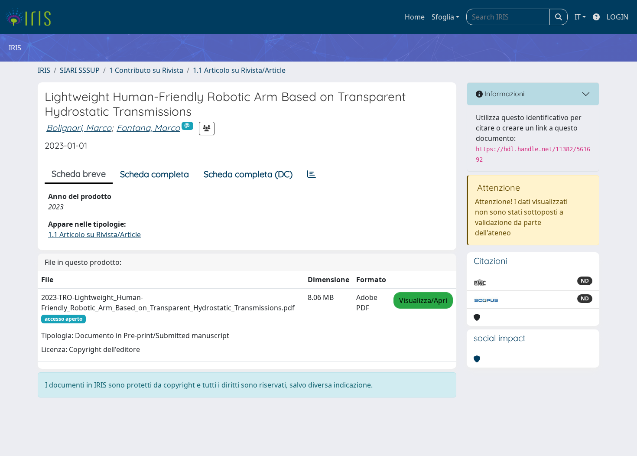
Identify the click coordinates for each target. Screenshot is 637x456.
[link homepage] (31, 17)
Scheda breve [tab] (79, 173)
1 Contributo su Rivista (146, 70)
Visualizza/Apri (423, 300)
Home (415, 17)
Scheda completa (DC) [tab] (248, 174)
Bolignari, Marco (78, 127)
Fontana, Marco (148, 127)
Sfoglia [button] (443, 17)
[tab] (311, 174)
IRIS (44, 70)
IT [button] (578, 17)
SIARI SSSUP (80, 70)
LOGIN (617, 17)
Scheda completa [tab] (154, 174)
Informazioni (503, 93)
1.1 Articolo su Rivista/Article (239, 70)
